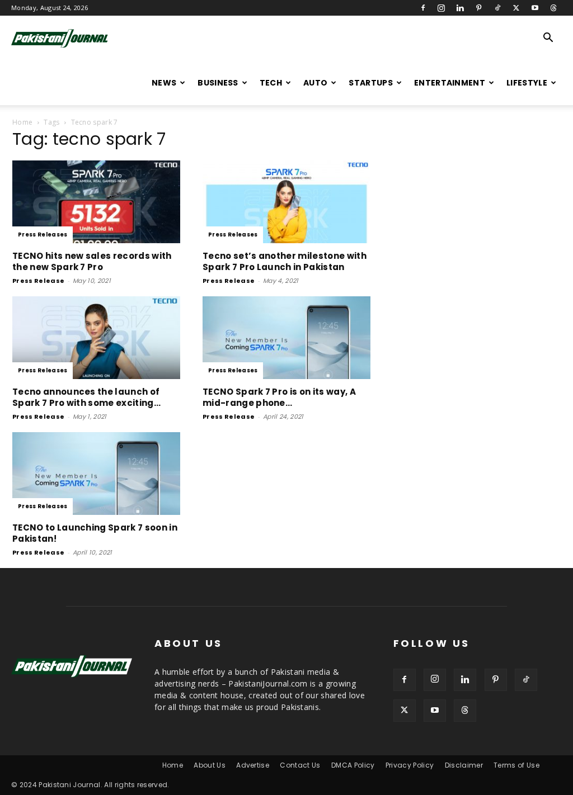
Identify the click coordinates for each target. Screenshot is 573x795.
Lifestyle (526, 82)
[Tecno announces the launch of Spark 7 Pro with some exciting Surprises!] (96, 337)
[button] (548, 39)
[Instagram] (441, 8)
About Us (210, 765)
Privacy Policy (410, 765)
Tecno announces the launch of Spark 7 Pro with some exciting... (86, 397)
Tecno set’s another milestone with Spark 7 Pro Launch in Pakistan (285, 261)
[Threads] (553, 8)
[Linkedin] (460, 8)
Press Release (38, 280)
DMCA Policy (353, 765)
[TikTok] (497, 8)
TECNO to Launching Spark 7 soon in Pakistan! (94, 533)
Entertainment (449, 82)
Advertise (252, 765)
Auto (315, 82)
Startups (371, 82)
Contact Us (300, 765)
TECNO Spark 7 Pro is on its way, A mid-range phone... (279, 397)
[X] (516, 8)
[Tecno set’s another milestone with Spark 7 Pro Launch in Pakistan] (286, 201)
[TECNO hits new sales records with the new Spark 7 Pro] (96, 201)
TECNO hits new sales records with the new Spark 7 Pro (92, 261)
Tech (271, 82)
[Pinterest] (479, 8)
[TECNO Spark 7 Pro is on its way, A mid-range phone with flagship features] (286, 337)
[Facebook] (423, 8)
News (164, 82)
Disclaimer (464, 765)
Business (218, 82)
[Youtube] (535, 8)
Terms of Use (516, 765)
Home (22, 122)
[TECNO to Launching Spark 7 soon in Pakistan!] (96, 473)
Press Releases (42, 234)
